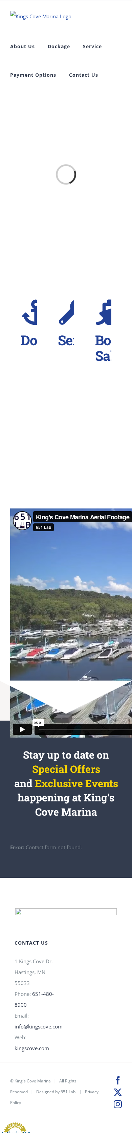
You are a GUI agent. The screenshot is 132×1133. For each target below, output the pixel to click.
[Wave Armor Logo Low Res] (66, 910)
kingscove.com (32, 1048)
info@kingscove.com (39, 1026)
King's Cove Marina (33, 1081)
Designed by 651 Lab (55, 1092)
